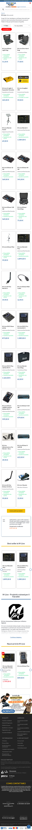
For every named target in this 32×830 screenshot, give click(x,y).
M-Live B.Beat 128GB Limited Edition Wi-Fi (7, 407)
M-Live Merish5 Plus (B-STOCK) (8, 667)
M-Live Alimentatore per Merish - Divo (7, 447)
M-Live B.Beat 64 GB (22, 168)
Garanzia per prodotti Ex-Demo (23, 728)
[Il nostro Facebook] (23, 811)
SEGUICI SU (23, 816)
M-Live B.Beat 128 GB (8, 208)
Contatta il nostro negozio (8, 749)
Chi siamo (4, 740)
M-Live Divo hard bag (23, 49)
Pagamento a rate (6, 730)
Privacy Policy (5, 743)
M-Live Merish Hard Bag (22, 366)
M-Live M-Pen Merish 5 (6, 287)
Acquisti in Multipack (7, 732)
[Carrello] (29, 4)
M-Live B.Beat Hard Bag (21, 208)
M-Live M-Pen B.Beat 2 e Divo (7, 486)
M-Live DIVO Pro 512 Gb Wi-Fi (22, 327)
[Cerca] (3, 9)
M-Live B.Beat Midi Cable (23, 287)
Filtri (5, 25)
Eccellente (16, 6)
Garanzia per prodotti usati (22, 725)
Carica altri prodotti (16, 511)
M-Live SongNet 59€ (22, 89)
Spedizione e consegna (7, 727)
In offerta (6, 29)
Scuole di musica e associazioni (6, 746)
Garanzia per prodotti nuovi (22, 721)
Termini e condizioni (7, 720)
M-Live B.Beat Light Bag (6, 49)
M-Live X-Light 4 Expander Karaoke (8, 89)
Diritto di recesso (6, 725)
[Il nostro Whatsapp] (8, 811)
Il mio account (20, 740)
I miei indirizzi (20, 745)
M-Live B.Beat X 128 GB (22, 446)
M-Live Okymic (22, 485)
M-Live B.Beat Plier (8, 247)
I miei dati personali (22, 748)
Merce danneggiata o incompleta (22, 734)
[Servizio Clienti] (23, 796)
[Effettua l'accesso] (26, 4)
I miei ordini (20, 743)
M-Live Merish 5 (22, 128)
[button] (1, 570)
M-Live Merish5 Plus (22, 247)
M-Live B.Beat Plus (23, 666)
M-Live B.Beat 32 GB (7, 168)
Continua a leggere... (16, 637)
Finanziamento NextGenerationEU (6, 754)
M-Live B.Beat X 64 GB (23, 406)
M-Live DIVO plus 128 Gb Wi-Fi (7, 366)
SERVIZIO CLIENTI (23, 802)
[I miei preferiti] (21, 4)
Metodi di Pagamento (7, 723)
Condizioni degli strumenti (23, 731)
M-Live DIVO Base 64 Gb (8, 327)
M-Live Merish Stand (6, 128)
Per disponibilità (22, 25)
